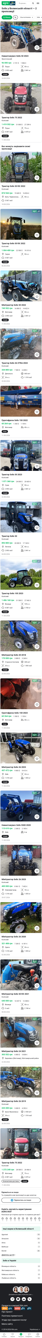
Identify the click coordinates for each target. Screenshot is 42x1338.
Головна (4, 1336)
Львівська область (20, 1278)
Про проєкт (7, 1312)
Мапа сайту (7, 1324)
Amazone (20, 1239)
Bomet (20, 1251)
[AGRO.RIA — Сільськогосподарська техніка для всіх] (9, 3)
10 (39, 1220)
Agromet (20, 1235)
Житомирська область (20, 1270)
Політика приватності (12, 1316)
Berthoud (20, 1247)
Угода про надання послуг (14, 1320)
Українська (34, 1329)
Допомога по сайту (21, 1294)
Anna (20, 1243)
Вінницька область (20, 1266)
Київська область (20, 1274)
